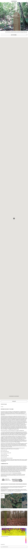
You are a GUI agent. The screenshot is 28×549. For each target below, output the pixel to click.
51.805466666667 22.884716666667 (14, 396)
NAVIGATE (14, 401)
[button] (14, 218)
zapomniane (14, 1)
